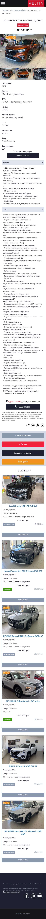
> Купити (23, 444)
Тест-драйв (23, 462)
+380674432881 (23, 155)
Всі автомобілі (18, 10)
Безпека (6, 163)
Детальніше (23, 535)
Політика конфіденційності (11, 892)
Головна (5, 10)
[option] (23, 51)
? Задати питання (23, 435)
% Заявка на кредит (23, 453)
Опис (5, 209)
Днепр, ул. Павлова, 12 (30, 401)
